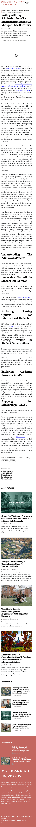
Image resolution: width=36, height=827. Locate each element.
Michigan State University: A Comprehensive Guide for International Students (13, 564)
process (13, 460)
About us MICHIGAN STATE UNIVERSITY (13, 820)
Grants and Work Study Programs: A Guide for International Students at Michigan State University (16, 519)
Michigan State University (14, 69)
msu (28, 458)
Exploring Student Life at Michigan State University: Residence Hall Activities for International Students (21, 690)
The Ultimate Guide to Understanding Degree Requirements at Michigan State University (15, 613)
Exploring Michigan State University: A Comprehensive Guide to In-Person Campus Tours (21, 760)
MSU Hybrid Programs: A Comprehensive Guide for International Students (20, 702)
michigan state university (9, 458)
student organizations (24, 298)
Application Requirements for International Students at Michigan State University (21, 726)
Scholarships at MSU (6, 10)
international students (23, 91)
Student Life (20, 437)
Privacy (3, 823)
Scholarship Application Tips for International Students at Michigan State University (21, 714)
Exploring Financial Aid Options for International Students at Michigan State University (20, 749)
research (5, 460)
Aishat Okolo (6, 40)
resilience (21, 458)
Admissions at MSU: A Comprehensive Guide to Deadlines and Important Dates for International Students (16, 658)
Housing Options (13, 326)
